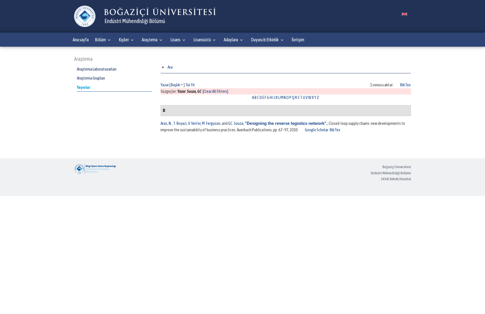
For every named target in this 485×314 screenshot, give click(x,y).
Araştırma (149, 39)
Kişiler (124, 39)
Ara (170, 67)
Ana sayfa (81, 39)
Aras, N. (166, 123)
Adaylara (231, 39)
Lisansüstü (202, 39)
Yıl (193, 84)
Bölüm (100, 39)
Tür (187, 84)
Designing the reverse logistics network (285, 123)
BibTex (405, 84)
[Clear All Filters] (215, 91)
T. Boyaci (180, 123)
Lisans (175, 39)
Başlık (175, 84)
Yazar (165, 84)
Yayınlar (83, 87)
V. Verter (194, 123)
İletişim (298, 39)
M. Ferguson (211, 123)
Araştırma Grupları (91, 78)
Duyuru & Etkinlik (265, 39)
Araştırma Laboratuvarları (96, 69)
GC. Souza (235, 123)
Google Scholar (316, 129)
